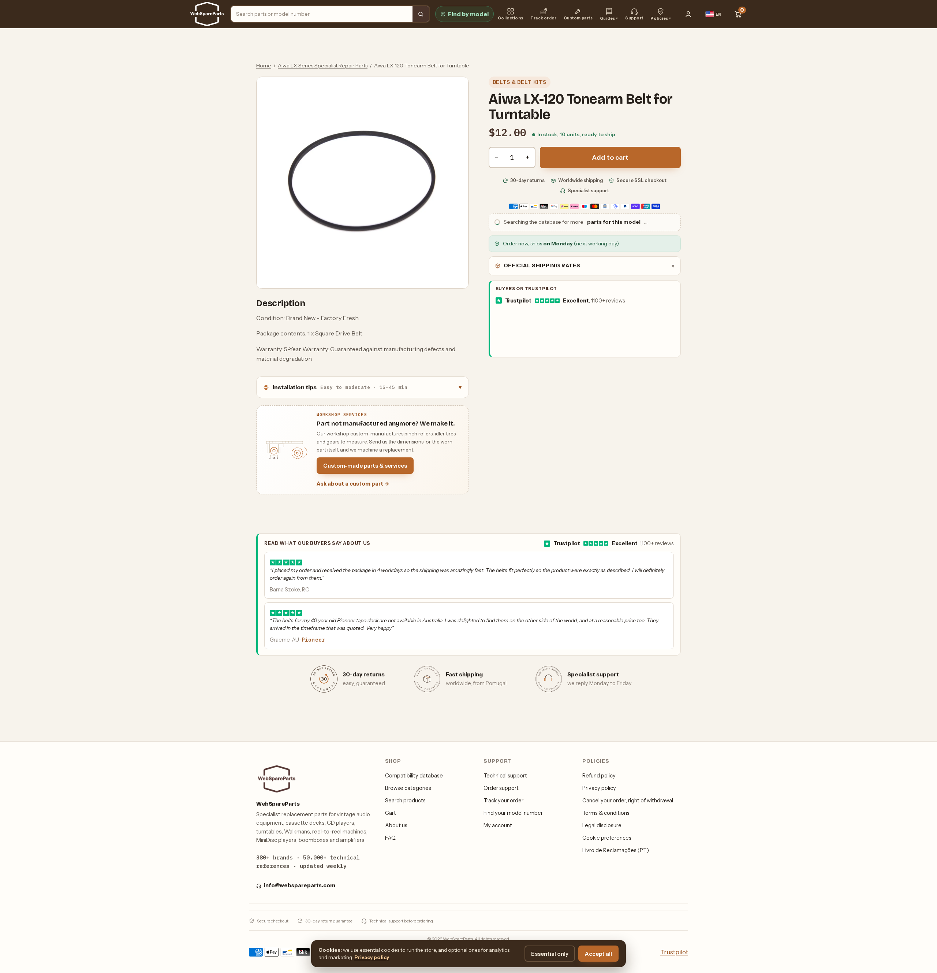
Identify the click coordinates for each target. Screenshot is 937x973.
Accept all (598, 953)
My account (498, 825)
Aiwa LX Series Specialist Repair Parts (322, 65)
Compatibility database (414, 775)
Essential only (549, 953)
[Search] (420, 14)
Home (263, 65)
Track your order (503, 800)
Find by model (468, 14)
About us (396, 825)
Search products (405, 800)
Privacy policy (599, 788)
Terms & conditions (606, 813)
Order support (501, 788)
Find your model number (513, 813)
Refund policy (599, 775)
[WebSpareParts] (207, 14)
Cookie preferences (606, 838)
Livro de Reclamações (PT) (615, 850)
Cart (390, 813)
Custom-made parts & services (365, 465)
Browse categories (408, 788)
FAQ (390, 838)
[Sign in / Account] (688, 14)
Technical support (505, 775)
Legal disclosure (601, 825)
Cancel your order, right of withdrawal (627, 800)
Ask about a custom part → (353, 483)
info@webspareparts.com (299, 885)
